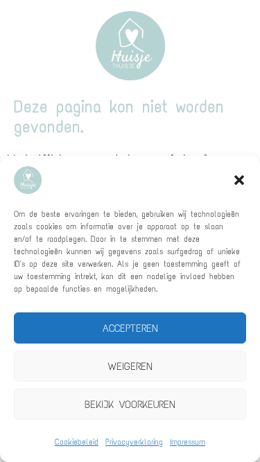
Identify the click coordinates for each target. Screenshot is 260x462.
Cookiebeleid (76, 442)
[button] (239, 180)
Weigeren (130, 366)
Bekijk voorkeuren (130, 404)
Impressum (187, 442)
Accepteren (130, 328)
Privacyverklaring (134, 442)
